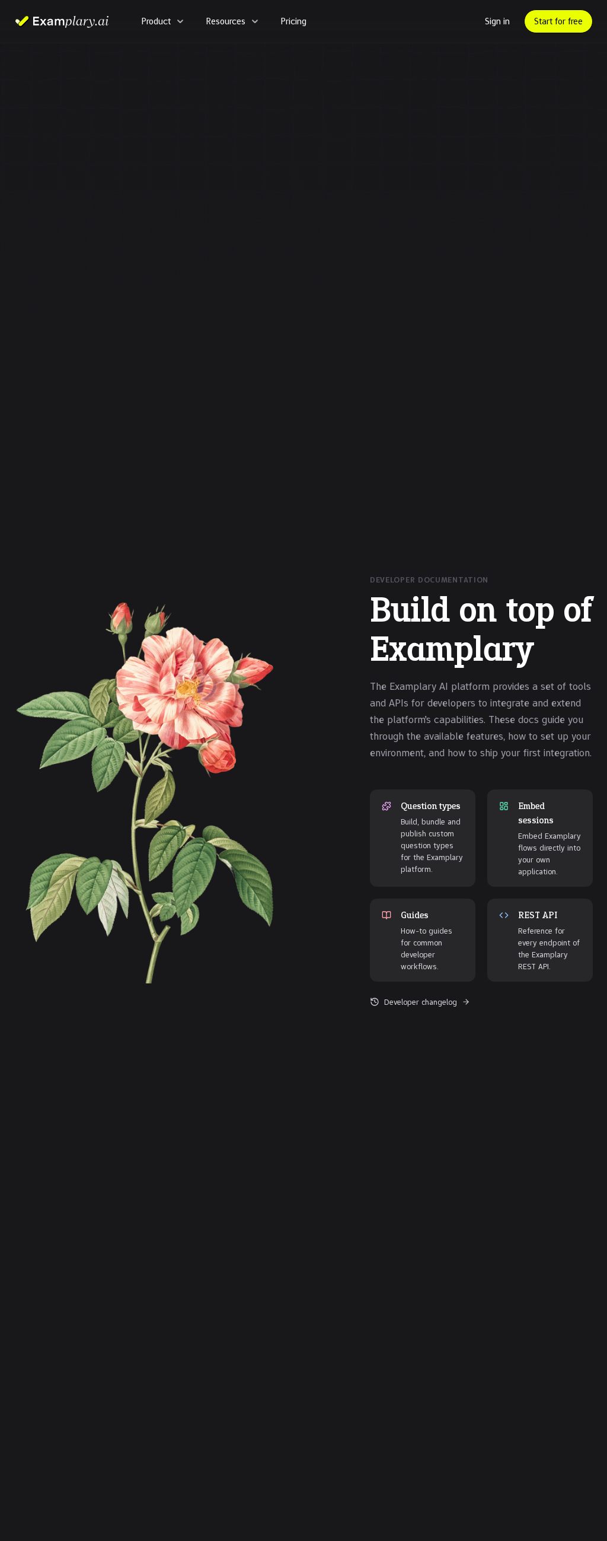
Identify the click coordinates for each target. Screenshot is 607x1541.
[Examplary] (61, 21)
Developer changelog (420, 1001)
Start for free (558, 21)
